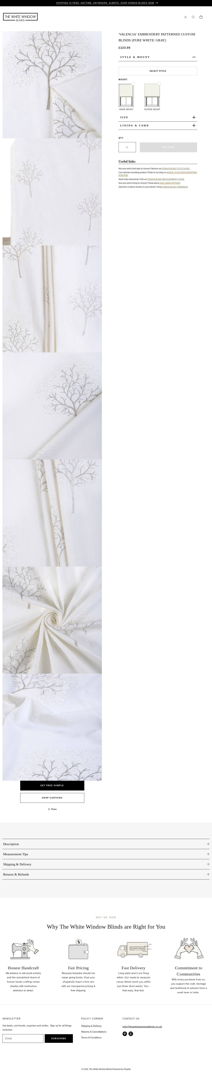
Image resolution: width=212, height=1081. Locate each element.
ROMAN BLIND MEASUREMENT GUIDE (166, 179)
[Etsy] (131, 1034)
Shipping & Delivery (91, 1026)
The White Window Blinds (100, 1069)
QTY (121, 138)
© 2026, (85, 1069)
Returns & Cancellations (93, 1031)
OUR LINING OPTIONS (169, 183)
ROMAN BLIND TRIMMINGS (175, 187)
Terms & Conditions (91, 1037)
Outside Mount (152, 109)
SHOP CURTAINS (52, 798)
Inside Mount (126, 109)
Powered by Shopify (121, 1069)
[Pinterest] (125, 1034)
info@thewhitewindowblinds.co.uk (142, 1026)
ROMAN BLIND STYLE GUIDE (176, 168)
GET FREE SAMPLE (52, 785)
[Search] (193, 17)
